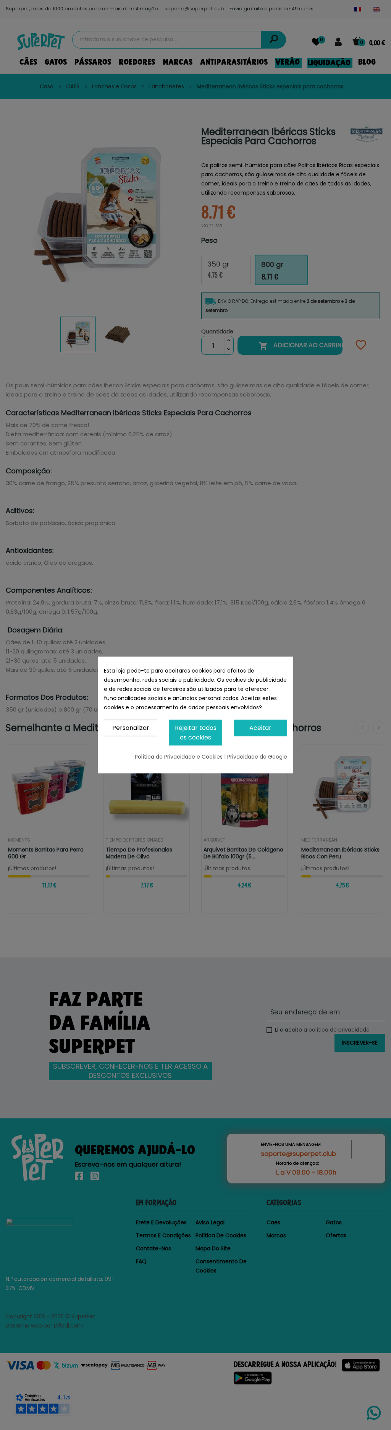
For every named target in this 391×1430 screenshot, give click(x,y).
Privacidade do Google (257, 757)
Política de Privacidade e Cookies (179, 757)
